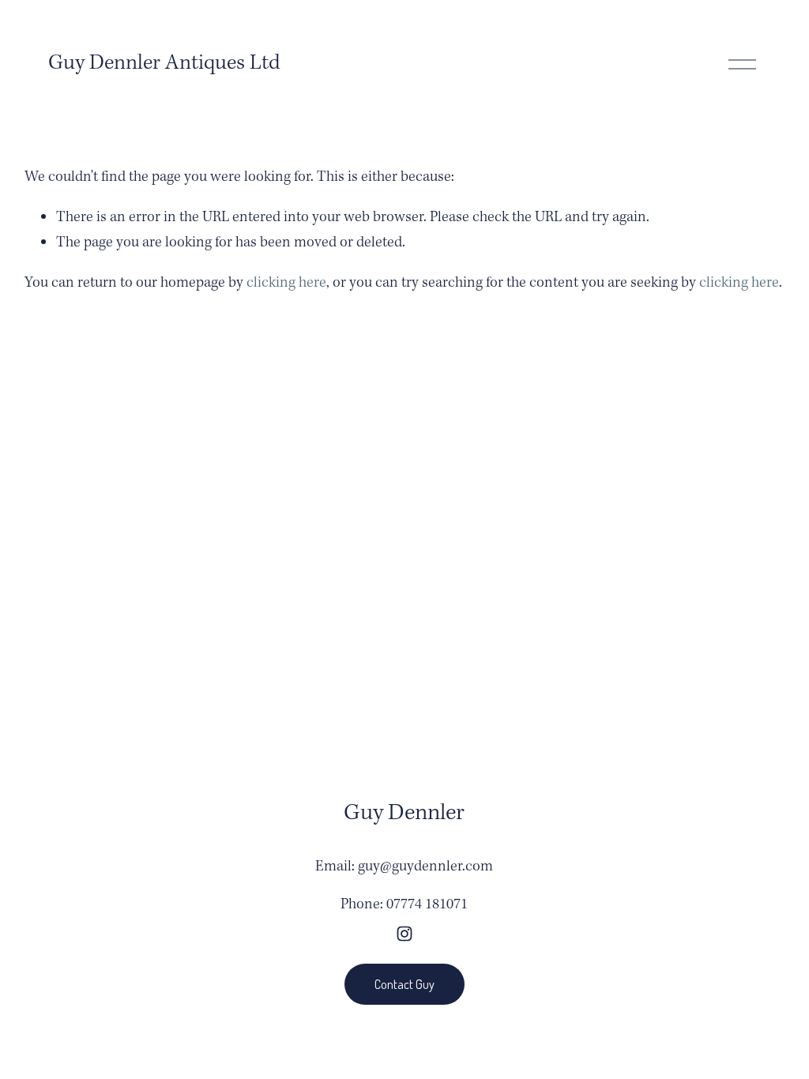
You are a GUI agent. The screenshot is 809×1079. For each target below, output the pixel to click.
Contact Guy (404, 984)
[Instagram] (404, 934)
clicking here (286, 283)
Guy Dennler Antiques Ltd (164, 63)
